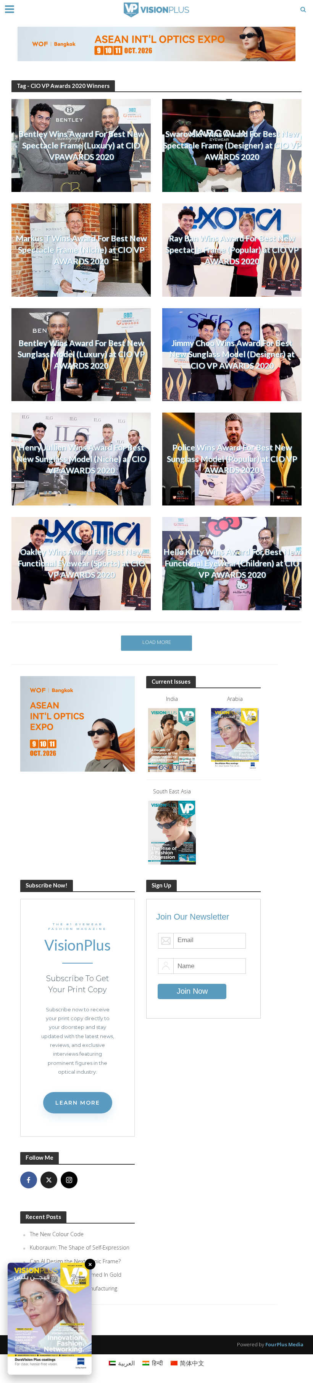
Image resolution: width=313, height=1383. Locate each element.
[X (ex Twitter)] (48, 1180)
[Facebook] (28, 1180)
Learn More (77, 1102)
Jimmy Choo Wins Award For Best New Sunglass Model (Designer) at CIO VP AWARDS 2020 (232, 354)
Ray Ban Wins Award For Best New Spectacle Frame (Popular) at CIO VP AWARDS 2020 (232, 249)
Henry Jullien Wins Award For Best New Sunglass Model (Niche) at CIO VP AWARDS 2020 (81, 458)
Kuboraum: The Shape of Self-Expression (79, 1247)
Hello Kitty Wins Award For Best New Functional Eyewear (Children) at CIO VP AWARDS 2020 (232, 563)
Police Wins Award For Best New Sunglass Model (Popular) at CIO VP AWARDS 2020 (232, 458)
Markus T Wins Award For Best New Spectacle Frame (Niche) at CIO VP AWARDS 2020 (81, 249)
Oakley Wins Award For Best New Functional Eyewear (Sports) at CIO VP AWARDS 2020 (81, 563)
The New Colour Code (57, 1234)
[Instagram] (69, 1180)
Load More (156, 642)
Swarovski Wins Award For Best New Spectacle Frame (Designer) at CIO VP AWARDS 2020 (232, 145)
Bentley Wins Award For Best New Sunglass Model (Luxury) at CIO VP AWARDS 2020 (81, 354)
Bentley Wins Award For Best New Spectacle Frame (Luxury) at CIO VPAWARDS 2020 (81, 145)
